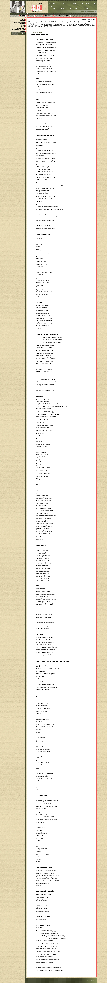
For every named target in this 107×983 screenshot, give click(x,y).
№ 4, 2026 (62, 6)
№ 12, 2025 (73, 9)
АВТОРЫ (23, 19)
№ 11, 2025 (85, 3)
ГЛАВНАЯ (22, 15)
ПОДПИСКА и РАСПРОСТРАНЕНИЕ (61, 15)
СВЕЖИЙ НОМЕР (22, 28)
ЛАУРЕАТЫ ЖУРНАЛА (20, 22)
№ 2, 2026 (73, 3)
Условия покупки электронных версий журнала (35, 980)
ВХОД (22, 33)
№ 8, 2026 (52, 3)
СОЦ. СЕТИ (47, 15)
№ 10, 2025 (85, 6)
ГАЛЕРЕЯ (23, 31)
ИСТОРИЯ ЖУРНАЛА (21, 17)
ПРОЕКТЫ (23, 23)
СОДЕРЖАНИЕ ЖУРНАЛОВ (19, 29)
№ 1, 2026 (73, 6)
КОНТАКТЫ (39, 15)
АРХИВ (24, 25)
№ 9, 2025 (85, 9)
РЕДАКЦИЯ (30, 15)
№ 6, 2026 (52, 9)
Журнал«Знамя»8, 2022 (88, 19)
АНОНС (24, 26)
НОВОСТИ (23, 20)
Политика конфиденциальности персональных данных (51, 978)
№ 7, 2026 (52, 6)
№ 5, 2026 (62, 3)
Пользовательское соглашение (32, 978)
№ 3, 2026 (62, 9)
